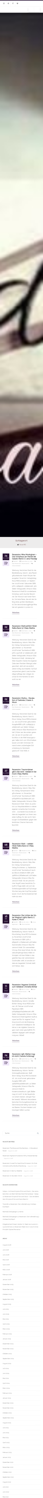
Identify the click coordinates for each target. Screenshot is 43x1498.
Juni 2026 (6, 1255)
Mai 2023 (6, 1437)
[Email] (8, 3)
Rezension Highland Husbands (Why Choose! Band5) (20, 1156)
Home (21, 1212)
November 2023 (8, 1408)
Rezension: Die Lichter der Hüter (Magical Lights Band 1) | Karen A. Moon (24, 917)
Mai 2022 (6, 1497)
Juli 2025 (6, 1309)
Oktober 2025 (7, 1294)
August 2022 (7, 1482)
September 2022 (8, 1477)
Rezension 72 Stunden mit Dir (12, 1176)
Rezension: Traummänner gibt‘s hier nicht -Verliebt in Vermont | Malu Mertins (24, 772)
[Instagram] (4, 3)
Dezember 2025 (8, 1284)
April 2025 (6, 1324)
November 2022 (8, 1467)
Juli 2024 (6, 1368)
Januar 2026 (7, 1279)
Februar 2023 (7, 1452)
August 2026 (7, 1245)
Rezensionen (25, 563)
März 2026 (6, 1269)
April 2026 (6, 1265)
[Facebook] (13, 3)
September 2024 (8, 1358)
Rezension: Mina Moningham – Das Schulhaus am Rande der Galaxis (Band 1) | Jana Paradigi (24, 557)
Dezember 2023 (8, 1403)
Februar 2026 (7, 1274)
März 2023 (6, 1447)
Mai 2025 (6, 1319)
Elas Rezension (16, 563)
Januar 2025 (7, 1339)
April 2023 (6, 1442)
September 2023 (8, 1418)
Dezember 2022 (8, 1462)
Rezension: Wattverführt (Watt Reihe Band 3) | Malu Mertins (24, 627)
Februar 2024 (7, 1393)
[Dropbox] (17, 3)
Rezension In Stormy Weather (12, 1171)
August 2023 (7, 1423)
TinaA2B (5, 1204)
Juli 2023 (6, 1428)
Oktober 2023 (7, 1413)
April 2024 (6, 1383)
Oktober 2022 (7, 1472)
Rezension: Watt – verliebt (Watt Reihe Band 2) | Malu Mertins (23, 846)
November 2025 (8, 1289)
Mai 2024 (6, 1378)
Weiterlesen (15, 612)
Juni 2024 (6, 1373)
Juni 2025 (6, 1314)
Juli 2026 (6, 1250)
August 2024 (7, 1363)
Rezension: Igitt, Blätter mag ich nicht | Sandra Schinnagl (23, 1055)
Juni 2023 (6, 1432)
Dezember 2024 (8, 1344)
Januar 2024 (7, 1398)
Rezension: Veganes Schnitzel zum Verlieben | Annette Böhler (24, 986)
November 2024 (8, 1348)
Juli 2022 (6, 1487)
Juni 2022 (6, 1492)
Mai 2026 (6, 1260)
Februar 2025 (7, 1334)
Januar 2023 (7, 1457)
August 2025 (7, 1304)
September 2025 (8, 1299)
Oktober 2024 (7, 1353)
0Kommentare (16, 565)
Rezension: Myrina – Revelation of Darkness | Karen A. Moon (23, 700)
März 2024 (6, 1388)
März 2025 (6, 1329)
